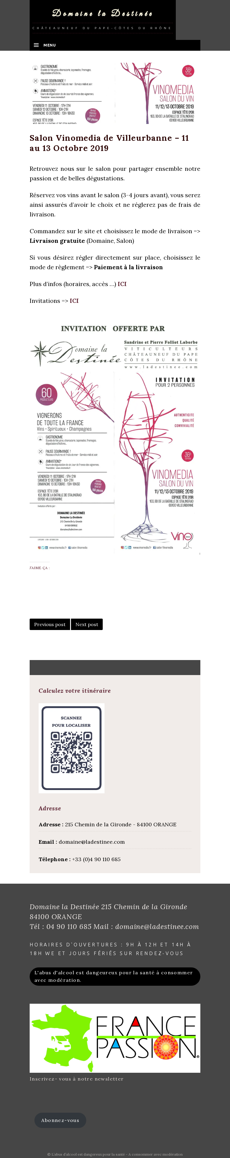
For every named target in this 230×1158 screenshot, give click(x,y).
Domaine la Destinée (103, 14)
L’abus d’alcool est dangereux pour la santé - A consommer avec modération (117, 1154)
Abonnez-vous (60, 1120)
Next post (86, 624)
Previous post (50, 624)
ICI (122, 284)
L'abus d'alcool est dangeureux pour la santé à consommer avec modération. (113, 976)
